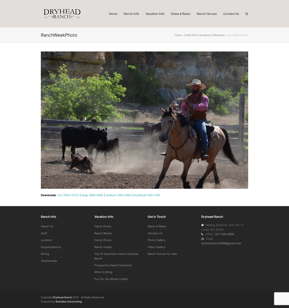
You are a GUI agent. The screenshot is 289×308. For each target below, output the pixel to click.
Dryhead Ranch (62, 297)
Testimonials (49, 260)
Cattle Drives (102, 226)
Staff (44, 233)
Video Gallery (156, 247)
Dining (45, 253)
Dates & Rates (157, 226)
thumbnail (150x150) (146, 195)
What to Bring (103, 272)
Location (46, 240)
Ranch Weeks (103, 233)
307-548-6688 (224, 234)
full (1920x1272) (68, 195)
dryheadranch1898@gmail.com (221, 243)
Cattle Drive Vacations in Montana (204, 35)
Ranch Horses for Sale (162, 253)
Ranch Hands (103, 247)
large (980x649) (92, 195)
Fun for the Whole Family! (111, 279)
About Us (47, 226)
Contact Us (155, 233)
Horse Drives (102, 240)
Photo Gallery (156, 240)
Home (178, 35)
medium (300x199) (118, 195)
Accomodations (51, 247)
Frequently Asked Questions (113, 265)
